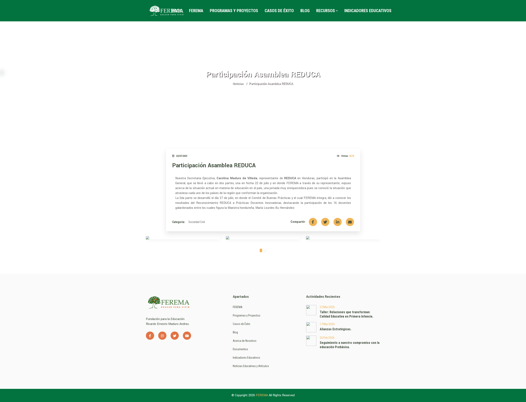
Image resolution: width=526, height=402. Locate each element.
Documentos (240, 349)
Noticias (237, 83)
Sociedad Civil (196, 222)
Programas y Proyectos (234, 10)
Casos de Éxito (279, 10)
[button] (261, 250)
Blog (305, 10)
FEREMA (196, 10)
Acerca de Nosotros (244, 340)
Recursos (325, 10)
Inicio (177, 10)
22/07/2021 (182, 156)
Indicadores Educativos (367, 10)
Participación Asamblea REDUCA (214, 166)
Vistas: (347, 156)
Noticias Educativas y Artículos (251, 366)
